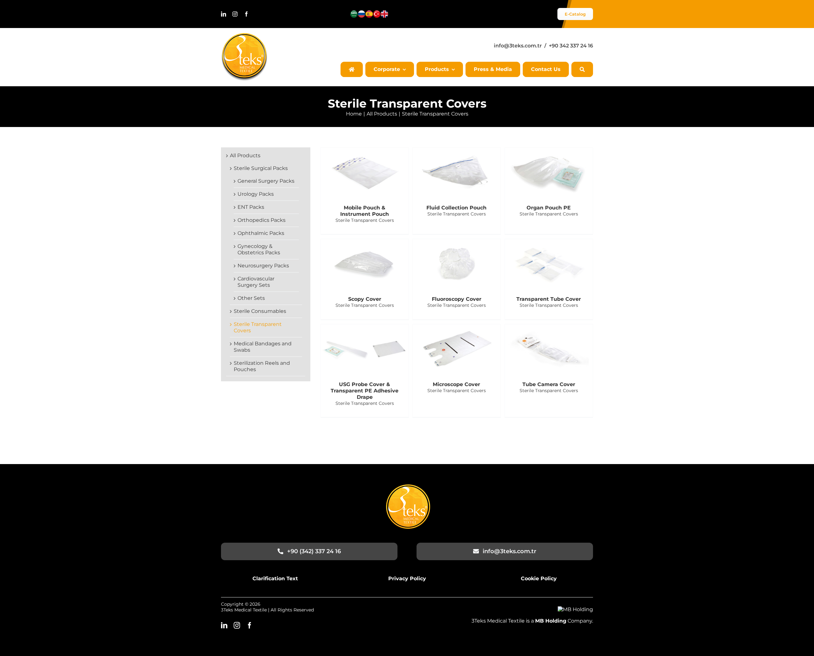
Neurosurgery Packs (263, 266)
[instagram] (235, 14)
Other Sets (251, 298)
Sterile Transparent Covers (364, 220)
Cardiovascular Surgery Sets (256, 282)
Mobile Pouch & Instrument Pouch (364, 211)
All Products (245, 155)
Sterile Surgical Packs (261, 168)
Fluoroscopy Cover (456, 299)
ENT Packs (251, 207)
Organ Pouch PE (549, 208)
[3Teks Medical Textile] (244, 35)
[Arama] (582, 69)
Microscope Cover (456, 384)
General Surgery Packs (266, 181)
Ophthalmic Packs (261, 233)
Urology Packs (256, 194)
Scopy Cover (364, 299)
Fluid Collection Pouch (456, 208)
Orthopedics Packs (262, 220)
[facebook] (246, 14)
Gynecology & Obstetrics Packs (259, 249)
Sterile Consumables (260, 311)
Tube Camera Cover (548, 384)
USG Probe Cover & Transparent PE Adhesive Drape (364, 390)
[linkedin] (223, 14)
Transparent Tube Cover (548, 299)
